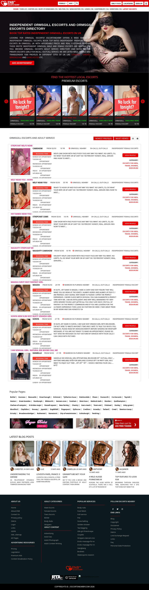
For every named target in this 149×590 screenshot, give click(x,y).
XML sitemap (16, 534)
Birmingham (16, 57)
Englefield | (54, 409)
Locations (128, 3)
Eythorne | (77, 409)
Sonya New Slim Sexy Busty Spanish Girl (31, 316)
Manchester (33, 57)
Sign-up (139, 3)
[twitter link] (113, 508)
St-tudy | (13, 413)
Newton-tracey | (126, 409)
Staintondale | (85, 397)
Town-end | (98, 405)
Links (13, 528)
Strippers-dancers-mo (86, 538)
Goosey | (35, 409)
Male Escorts (49, 507)
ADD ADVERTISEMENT (22, 63)
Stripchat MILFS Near (21, 145)
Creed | (115, 409)
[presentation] (6, 101)
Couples (80, 534)
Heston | (13, 401)
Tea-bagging (82, 528)
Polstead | (109, 405)
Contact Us (15, 514)
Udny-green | (128, 405)
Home (16, 9)
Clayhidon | (25, 409)
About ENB (15, 511)
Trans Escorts (49, 514)
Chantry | (76, 405)
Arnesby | (97, 409)
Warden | (108, 401)
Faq (112, 542)
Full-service (81, 514)
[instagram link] (122, 508)
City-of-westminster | (69, 413)
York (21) (23, 9)
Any (71, 3)
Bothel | (13, 397)
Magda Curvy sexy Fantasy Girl (27, 282)
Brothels (80, 551)
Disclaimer (115, 525)
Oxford (86, 54)
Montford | (14, 409)
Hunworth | (105, 397)
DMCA (13, 521)
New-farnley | (64, 405)
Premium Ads (16, 555)
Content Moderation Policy (21, 559)
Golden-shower (83, 524)
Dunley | (118, 405)
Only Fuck (116, 3)
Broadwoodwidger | (27, 413)
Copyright (115, 522)
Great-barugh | (45, 397)
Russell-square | (51, 405)
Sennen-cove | (62, 401)
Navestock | (53, 413)
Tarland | (106, 409)
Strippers (47, 524)
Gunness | (22, 397)
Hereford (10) (116, 9)
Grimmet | (57, 397)
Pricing (14, 549)
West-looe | (84, 401)
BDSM (46, 518)
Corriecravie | (117, 397)
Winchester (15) (77, 9)
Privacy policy (16, 518)
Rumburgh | (39, 401)
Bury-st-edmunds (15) (48, 9)
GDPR (13, 531)
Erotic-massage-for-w (86, 541)
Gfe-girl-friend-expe (85, 531)
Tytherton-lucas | (70, 397)
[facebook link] (117, 508)
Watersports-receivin (85, 555)
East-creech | (86, 405)
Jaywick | (44, 409)
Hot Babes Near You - (21, 214)
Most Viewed (122, 138)
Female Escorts (50, 511)
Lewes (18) (89, 9)
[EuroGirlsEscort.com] (88, 577)
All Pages (14, 538)
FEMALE (62, 3)
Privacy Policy (116, 529)
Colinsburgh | (84, 413)
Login (13, 524)
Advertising (48, 533)
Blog (112, 518)
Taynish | (128, 397)
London (76, 54)
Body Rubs (48, 521)
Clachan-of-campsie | (18, 405)
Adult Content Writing (53, 543)
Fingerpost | (66, 409)
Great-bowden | (25, 401)
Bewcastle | (33, 397)
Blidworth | (49, 401)
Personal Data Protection (120, 545)
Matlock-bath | (97, 401)
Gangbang (81, 548)
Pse (78, 518)
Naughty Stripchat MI (22, 248)
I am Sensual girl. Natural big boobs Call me (34, 350)
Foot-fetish (81, 511)
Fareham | (73, 401)
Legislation (15, 552)
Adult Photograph (51, 540)
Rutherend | (42, 413)
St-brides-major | (36, 405)
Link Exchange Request (120, 535)
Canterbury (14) (101, 9)
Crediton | (87, 409)
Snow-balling (82, 521)
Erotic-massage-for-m (86, 545)
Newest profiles (103, 138)
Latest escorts (130, 9)
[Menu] (146, 3)
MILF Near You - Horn (22, 179)
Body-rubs (81, 507)
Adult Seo (48, 537)
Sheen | (95, 397)
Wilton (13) (64, 9)
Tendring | (96, 413)
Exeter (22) (33, 9)
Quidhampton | (120, 401)
